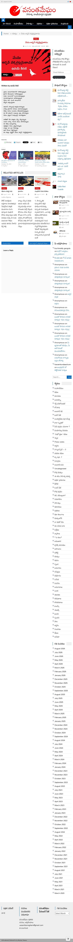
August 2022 (60, 832)
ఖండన (57, 613)
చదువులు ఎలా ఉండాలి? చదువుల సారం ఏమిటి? (63, 142)
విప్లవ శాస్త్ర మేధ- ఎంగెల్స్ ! (65, 212)
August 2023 (60, 786)
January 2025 (60, 721)
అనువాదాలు (58, 587)
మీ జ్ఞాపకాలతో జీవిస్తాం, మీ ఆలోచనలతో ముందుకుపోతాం (62, 347)
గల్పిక (56, 438)
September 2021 (61, 866)
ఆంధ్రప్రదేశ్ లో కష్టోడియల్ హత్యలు (61, 368)
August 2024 (60, 740)
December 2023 (61, 770)
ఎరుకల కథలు (59, 453)
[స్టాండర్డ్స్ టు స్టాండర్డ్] (56, 223)
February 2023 (60, 809)
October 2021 (60, 862)
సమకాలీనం (58, 499)
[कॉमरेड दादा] (56, 232)
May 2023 (59, 797)
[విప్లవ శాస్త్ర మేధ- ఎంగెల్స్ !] (56, 212)
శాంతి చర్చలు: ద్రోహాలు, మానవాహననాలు (23, 161)
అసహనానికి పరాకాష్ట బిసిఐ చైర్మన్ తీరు (64, 201)
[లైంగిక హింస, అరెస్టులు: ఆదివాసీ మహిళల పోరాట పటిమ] (42, 155)
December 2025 (61, 679)
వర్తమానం (58, 575)
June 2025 (59, 702)
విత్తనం (57, 303)
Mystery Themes (22, 940)
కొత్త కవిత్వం (59, 472)
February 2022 (60, 847)
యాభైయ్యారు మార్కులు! (62, 277)
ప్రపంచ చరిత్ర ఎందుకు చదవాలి (62, 268)
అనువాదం (58, 567)
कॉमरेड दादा (62, 231)
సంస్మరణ (57, 460)
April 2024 (59, 755)
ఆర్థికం (57, 625)
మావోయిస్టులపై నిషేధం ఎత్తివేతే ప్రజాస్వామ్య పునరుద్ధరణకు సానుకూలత (63, 129)
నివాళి (56, 590)
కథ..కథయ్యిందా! (60, 495)
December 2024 (61, 725)
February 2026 (60, 671)
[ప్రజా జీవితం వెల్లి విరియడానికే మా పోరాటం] (8, 155)
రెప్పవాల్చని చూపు (62, 175)
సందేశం (57, 583)
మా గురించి (7, 23)
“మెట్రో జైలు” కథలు (61, 434)
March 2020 (59, 893)
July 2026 (58, 652)
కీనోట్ (56, 483)
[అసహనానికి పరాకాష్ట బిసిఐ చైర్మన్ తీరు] (56, 202)
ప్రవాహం (20, 191)
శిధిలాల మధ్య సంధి (7, 191)
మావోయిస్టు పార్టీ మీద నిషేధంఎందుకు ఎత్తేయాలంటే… (64, 93)
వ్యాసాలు (57, 533)
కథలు (56, 392)
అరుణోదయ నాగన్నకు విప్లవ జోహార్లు (62, 359)
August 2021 (60, 870)
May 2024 (59, 751)
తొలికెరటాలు (59, 602)
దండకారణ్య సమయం (61, 430)
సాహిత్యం (29, 23)
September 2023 (61, 782)
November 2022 (61, 820)
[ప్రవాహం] (26, 181)
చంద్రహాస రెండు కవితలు (42, 191)
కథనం (57, 560)
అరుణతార (58, 541)
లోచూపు (57, 407)
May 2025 (59, 705)
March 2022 (59, 843)
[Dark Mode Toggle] (68, 937)
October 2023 (60, 778)
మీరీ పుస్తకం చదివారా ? (62, 426)
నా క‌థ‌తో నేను (59, 522)
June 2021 (59, 877)
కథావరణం (58, 506)
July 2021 (58, 874)
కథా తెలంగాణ (59, 514)
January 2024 (60, 767)
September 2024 (61, 736)
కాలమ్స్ (57, 606)
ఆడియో (57, 636)
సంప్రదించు (64, 23)
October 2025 (60, 686)
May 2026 (59, 660)
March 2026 (59, 667)
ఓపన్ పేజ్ (58, 415)
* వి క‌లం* (58, 537)
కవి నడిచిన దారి (60, 525)
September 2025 (61, 690)
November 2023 (61, 774)
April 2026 (59, 663)
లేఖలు (56, 632)
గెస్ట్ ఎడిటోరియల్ (60, 403)
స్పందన (57, 617)
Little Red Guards (61, 188)
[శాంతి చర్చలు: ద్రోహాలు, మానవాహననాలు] (25, 155)
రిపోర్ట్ (56, 552)
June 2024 (59, 747)
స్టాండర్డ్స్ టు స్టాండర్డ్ (64, 222)
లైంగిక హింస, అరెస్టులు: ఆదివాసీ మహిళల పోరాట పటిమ (42, 161)
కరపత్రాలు (58, 598)
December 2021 (61, 854)
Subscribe (59, 78)
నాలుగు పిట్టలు (62, 181)
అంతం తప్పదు (7, 243)
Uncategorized (60, 468)
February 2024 (60, 763)
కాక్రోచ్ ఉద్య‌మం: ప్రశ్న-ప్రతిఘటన (61, 252)
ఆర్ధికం (57, 445)
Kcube (57, 258)
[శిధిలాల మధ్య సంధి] (9, 181)
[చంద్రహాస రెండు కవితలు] (42, 181)
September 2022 (61, 828)
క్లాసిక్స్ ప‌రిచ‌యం (60, 545)
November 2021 (61, 858)
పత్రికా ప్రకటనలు (52, 23)
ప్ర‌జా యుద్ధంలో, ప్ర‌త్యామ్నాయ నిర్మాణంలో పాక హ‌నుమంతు (40, 243)
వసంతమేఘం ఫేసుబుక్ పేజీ (44, 909)
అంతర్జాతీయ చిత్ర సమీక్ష (62, 418)
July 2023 (58, 789)
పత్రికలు (39, 23)
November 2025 (61, 682)
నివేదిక (57, 579)
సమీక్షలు (57, 571)
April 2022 (59, 839)
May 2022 (59, 835)
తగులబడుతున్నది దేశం (62, 310)
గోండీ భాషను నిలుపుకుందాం (63, 259)
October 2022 (60, 824)
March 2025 (59, 713)
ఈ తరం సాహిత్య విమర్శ (62, 476)
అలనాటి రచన (59, 464)
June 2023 (59, 793)
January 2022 (60, 851)
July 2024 (58, 744)
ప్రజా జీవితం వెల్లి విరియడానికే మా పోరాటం (8, 161)
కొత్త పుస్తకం (58, 491)
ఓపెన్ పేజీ (58, 487)
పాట (56, 621)
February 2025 (60, 717)
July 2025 (58, 698)
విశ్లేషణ (57, 529)
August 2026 (60, 648)
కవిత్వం (36, 39)
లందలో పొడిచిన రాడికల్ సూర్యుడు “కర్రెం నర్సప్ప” (63, 318)
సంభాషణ (58, 629)
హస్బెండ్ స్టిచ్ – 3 (60, 449)
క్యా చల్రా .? (58, 457)
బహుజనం (58, 548)
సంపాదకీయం (18, 23)
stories (57, 594)
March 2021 (59, 889)
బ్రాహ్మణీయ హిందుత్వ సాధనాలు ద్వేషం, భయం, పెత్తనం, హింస (64, 105)
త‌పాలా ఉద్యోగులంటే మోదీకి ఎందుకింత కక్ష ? (64, 116)
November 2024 (61, 728)
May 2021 (59, 881)
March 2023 (59, 805)
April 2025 (59, 709)
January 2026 (60, 675)
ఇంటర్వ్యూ (58, 399)
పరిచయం (58, 395)
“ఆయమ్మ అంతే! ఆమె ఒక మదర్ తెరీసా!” (63, 166)
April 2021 (59, 885)
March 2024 (59, 759)
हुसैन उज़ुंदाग (63, 236)
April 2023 (59, 801)
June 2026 (59, 656)
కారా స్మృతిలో (59, 422)
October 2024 (60, 732)
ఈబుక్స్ (57, 610)
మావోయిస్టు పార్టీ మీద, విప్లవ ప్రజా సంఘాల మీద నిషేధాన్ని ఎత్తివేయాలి (64, 154)
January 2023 (60, 812)
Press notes (59, 441)
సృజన (57, 564)
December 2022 (61, 816)
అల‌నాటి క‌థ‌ (59, 411)
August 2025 (60, 694)
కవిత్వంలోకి (58, 518)
